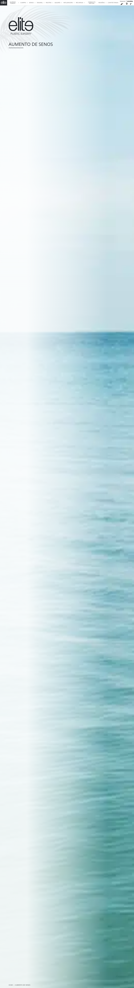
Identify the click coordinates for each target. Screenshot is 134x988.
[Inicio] (3, 3)
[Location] (127, 4)
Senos (31, 2)
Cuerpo (23, 2)
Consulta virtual (91, 2)
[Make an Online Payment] (122, 4)
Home (11, 985)
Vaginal (40, 2)
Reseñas (102, 2)
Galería (57, 2)
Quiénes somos (13, 2)
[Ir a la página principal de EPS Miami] (21, 34)
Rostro (49, 2)
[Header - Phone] (131, 4)
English (122, 1)
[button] (18, 2)
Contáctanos (113, 2)
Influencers (68, 2)
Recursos (79, 2)
